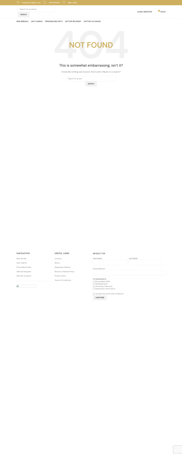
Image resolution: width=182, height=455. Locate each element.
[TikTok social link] (163, 2)
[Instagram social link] (160, 2)
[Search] (154, 11)
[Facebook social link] (157, 2)
